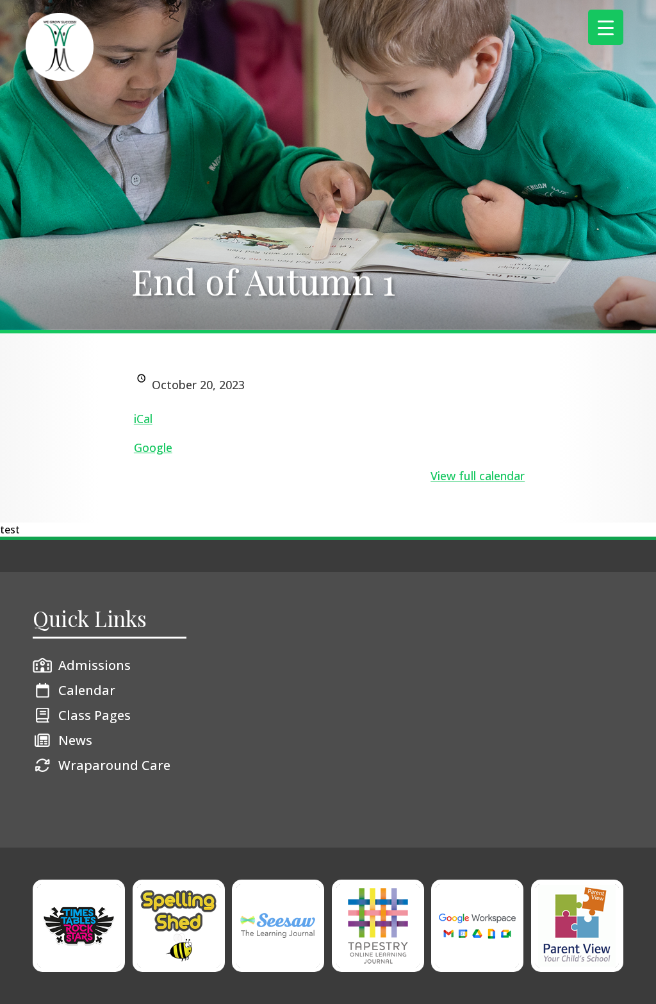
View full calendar (477, 475)
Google (153, 447)
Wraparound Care (114, 765)
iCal (143, 418)
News (75, 740)
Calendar (86, 690)
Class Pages (94, 715)
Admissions (94, 665)
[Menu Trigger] (605, 27)
